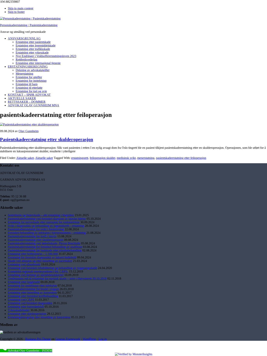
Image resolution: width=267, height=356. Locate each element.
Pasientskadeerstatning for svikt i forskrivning (36, 229)
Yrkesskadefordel (19, 310)
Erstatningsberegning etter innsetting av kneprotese (39, 317)
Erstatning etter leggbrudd (24, 282)
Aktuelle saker (25, 158)
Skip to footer (16, 11)
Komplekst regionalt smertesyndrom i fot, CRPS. (38, 271)
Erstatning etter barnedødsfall (26, 306)
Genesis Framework (67, 339)
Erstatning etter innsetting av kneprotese (32, 292)
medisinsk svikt (126, 158)
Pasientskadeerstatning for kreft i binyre (32, 236)
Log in (103, 339)
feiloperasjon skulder (102, 158)
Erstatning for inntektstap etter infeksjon (32, 285)
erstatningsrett (79, 158)
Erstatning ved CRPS (21, 299)
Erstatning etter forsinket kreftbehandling (33, 296)
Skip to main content (20, 8)
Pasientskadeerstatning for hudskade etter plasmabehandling (45, 250)
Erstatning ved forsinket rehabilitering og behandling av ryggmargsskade (52, 268)
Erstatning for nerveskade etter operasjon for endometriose (44, 222)
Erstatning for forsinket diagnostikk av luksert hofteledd (42, 257)
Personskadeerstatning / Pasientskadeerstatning (28, 25)
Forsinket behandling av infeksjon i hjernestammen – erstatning (47, 232)
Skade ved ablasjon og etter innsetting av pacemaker (40, 261)
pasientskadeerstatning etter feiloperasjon (181, 158)
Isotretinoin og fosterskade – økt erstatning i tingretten (41, 215)
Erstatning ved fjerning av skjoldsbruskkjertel (36, 275)
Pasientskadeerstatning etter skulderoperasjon (46, 139)
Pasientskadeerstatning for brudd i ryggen (33, 289)
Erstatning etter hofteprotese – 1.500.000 (33, 254)
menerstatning (145, 158)
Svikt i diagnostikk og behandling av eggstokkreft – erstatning (46, 225)
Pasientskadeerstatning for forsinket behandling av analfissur (45, 246)
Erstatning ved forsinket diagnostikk (30, 303)
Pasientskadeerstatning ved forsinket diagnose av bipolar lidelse (47, 218)
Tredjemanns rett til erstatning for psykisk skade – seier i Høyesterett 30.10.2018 (57, 278)
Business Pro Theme (38, 339)
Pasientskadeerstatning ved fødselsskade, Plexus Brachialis (44, 243)
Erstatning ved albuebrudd (24, 264)
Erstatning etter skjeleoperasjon (27, 313)
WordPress (89, 339)
